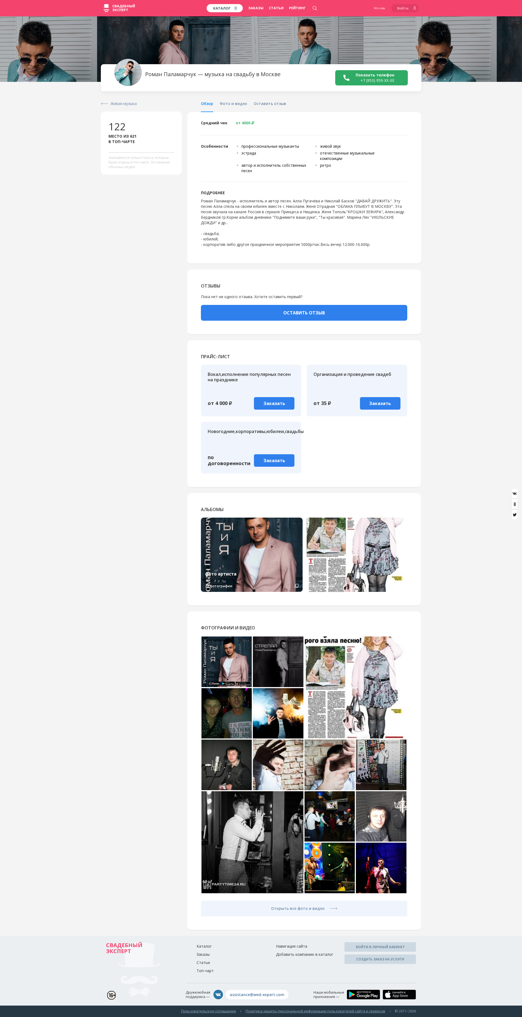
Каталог (204, 946)
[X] (514, 514)
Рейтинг (297, 7)
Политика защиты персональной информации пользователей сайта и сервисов (315, 1011)
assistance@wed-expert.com (257, 994)
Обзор (207, 103)
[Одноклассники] (514, 504)
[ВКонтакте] (514, 493)
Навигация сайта (291, 946)
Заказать (274, 403)
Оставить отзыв (270, 103)
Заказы (255, 7)
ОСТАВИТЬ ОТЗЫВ (304, 313)
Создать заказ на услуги (380, 959)
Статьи (276, 7)
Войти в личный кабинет (380, 947)
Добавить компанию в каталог (304, 954)
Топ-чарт (205, 970)
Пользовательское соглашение (208, 1011)
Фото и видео (233, 103)
